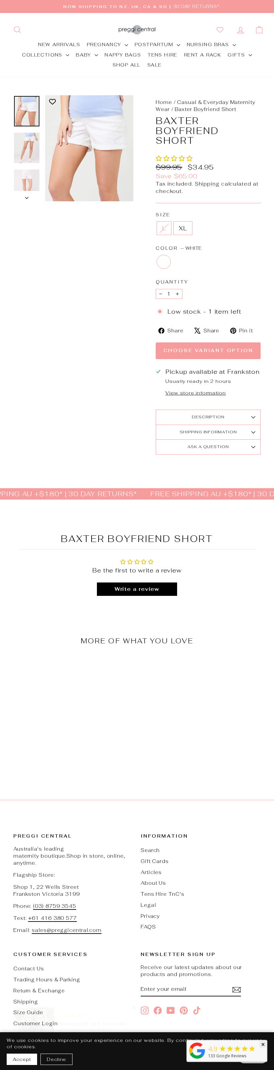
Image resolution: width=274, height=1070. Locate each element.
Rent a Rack (202, 55)
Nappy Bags (123, 55)
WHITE (163, 262)
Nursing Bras (209, 44)
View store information (195, 393)
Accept (22, 1059)
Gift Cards (155, 861)
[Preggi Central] (197, 1058)
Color (178, 248)
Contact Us (28, 968)
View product (41, 720)
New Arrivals (59, 44)
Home (164, 102)
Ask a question (208, 446)
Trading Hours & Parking (46, 979)
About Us (153, 883)
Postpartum (155, 44)
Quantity (172, 282)
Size (163, 215)
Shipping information (208, 432)
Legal (148, 905)
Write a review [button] (137, 589)
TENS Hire (162, 55)
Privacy (150, 916)
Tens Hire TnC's (162, 894)
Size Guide (28, 1012)
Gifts (237, 55)
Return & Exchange (39, 990)
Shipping (207, 184)
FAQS (148, 927)
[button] (174, 158)
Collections (43, 55)
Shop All (127, 65)
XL (183, 228)
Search (150, 850)
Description (208, 417)
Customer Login (35, 1023)
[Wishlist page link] (221, 29)
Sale (154, 65)
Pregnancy (105, 44)
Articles (151, 872)
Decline (56, 1059)
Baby (84, 55)
